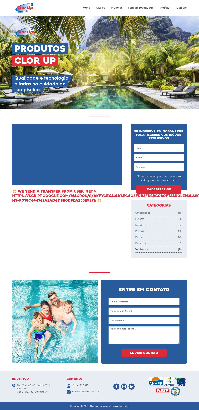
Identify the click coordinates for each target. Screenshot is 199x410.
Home (86, 7)
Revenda (140, 243)
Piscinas (139, 231)
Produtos (116, 7)
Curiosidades (142, 212)
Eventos (139, 218)
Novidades (141, 225)
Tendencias (141, 249)
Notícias (165, 7)
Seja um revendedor (141, 7)
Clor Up (100, 7)
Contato (181, 7)
